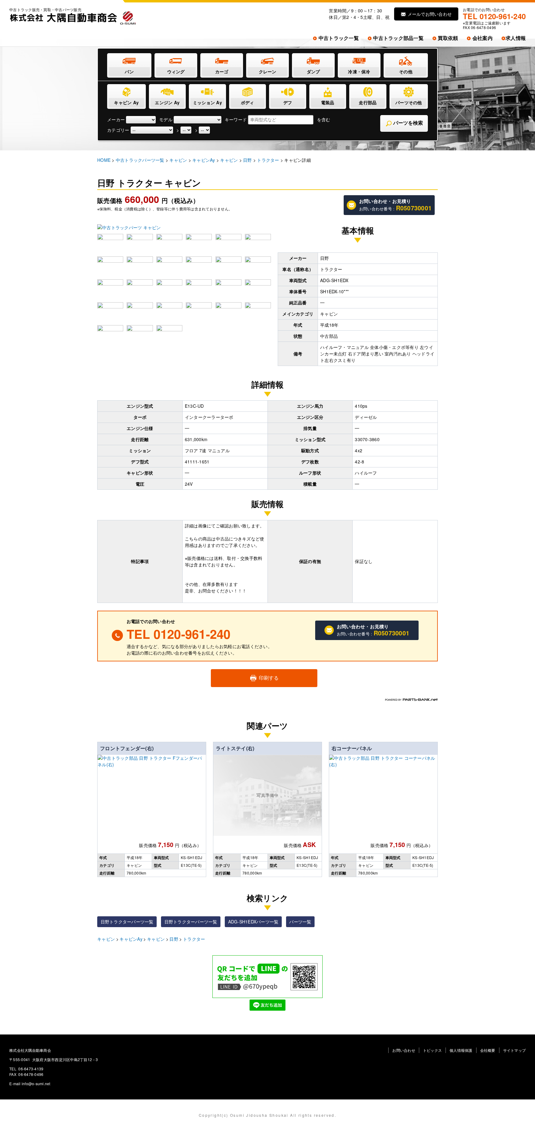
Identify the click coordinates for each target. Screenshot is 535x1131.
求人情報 (516, 37)
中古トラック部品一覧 (398, 37)
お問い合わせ (403, 1050)
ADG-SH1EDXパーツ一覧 (253, 921)
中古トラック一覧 (338, 37)
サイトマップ (514, 1050)
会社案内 (482, 37)
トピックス (432, 1050)
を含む (323, 119)
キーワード (236, 119)
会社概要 (487, 1050)
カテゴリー (118, 130)
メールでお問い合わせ (429, 14)
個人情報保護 (461, 1050)
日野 (173, 939)
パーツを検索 (407, 123)
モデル (165, 119)
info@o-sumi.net (36, 1083)
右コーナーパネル (352, 748)
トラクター (194, 939)
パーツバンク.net (411, 699)
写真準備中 (267, 795)
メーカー (116, 119)
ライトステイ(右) (235, 748)
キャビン (106, 939)
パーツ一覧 (300, 921)
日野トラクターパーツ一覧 (127, 921)
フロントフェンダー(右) (127, 748)
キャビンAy (131, 939)
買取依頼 (447, 37)
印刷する (268, 677)
